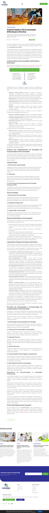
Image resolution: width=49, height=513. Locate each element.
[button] (22, 4)
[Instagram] (6, 503)
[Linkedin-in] (9, 503)
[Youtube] (11, 503)
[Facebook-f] (3, 503)
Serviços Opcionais (35, 492)
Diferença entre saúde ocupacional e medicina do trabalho (41, 446)
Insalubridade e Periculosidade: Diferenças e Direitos (21, 30)
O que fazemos (19, 486)
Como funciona (19, 488)
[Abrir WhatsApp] (46, 510)
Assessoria (34, 490)
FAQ (18, 490)
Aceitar (40, 511)
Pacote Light (34, 486)
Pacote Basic (34, 488)
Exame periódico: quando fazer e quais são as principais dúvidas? (7, 446)
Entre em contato (24, 412)
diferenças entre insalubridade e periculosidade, (32, 65)
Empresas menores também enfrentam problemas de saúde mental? (23, 446)
